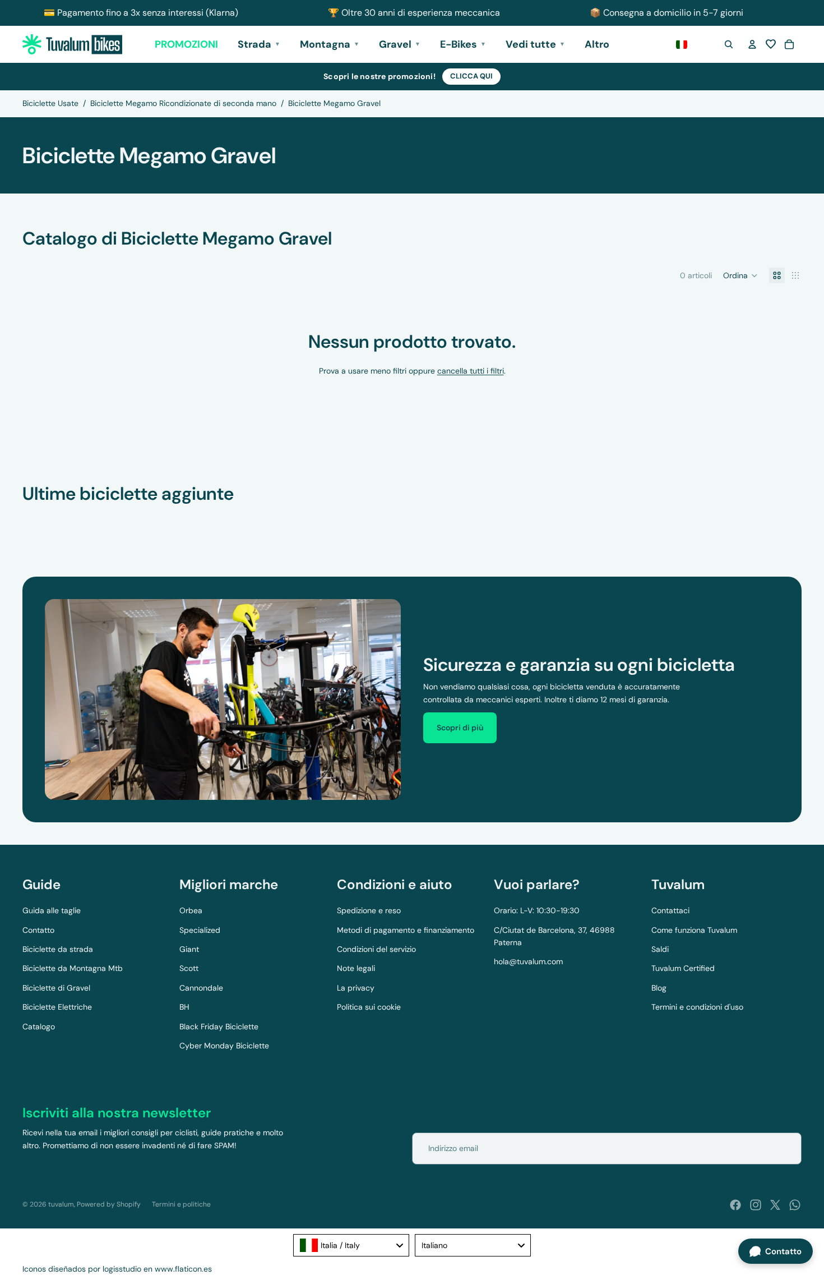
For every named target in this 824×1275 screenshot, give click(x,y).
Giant (189, 949)
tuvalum (61, 1204)
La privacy (355, 988)
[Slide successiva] (789, 518)
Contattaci (670, 910)
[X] (775, 1205)
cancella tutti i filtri (470, 371)
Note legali (356, 968)
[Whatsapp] (795, 1205)
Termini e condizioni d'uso (697, 1007)
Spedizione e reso (369, 910)
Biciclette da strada (57, 949)
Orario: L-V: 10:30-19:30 (537, 910)
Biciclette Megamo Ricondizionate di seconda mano (183, 103)
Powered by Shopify (109, 1204)
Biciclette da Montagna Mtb (72, 968)
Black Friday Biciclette (218, 1026)
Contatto (38, 930)
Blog (658, 988)
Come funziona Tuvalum (694, 930)
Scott (188, 968)
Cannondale (201, 988)
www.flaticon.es (183, 1269)
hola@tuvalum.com (528, 961)
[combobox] (351, 1245)
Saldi (660, 949)
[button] (771, 44)
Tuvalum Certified (683, 968)
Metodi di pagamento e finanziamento (405, 930)
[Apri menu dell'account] (752, 44)
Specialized (199, 930)
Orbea (190, 910)
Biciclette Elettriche (57, 1007)
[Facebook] (735, 1205)
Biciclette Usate (50, 103)
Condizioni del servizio (376, 949)
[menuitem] (597, 45)
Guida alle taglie (51, 910)
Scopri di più (460, 727)
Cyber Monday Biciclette (224, 1046)
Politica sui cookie (369, 1007)
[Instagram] (755, 1205)
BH (184, 1007)
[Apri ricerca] (728, 44)
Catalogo (38, 1026)
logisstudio (122, 1269)
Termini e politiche (181, 1204)
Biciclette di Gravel (56, 988)
